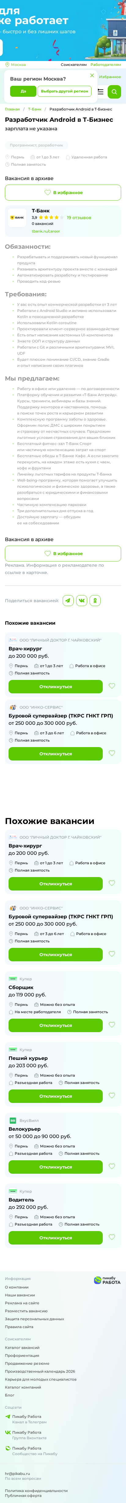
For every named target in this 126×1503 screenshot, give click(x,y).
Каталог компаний (23, 1387)
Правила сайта (19, 1326)
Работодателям (106, 64)
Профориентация (22, 1355)
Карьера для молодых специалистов (40, 1379)
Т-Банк (34, 109)
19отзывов (79, 217)
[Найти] (114, 92)
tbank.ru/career (46, 231)
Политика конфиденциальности (36, 1490)
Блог (9, 1395)
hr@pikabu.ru (17, 1473)
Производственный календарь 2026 (40, 1371)
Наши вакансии (20, 1295)
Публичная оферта (23, 1495)
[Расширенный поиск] (99, 92)
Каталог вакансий (22, 1347)
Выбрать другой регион (64, 91)
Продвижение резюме (27, 1363)
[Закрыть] (92, 75)
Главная (12, 109)
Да (23, 91)
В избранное (68, 192)
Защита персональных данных (34, 1319)
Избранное (110, 76)
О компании (16, 1287)
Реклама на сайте (22, 1303)
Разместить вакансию (26, 1311)
